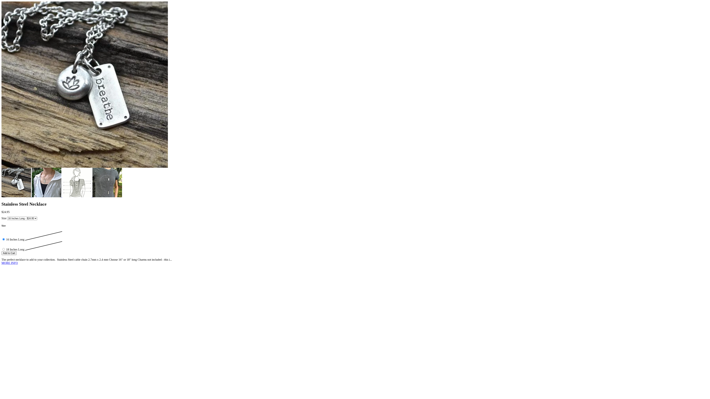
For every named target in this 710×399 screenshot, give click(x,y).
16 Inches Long (15, 239)
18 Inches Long (15, 249)
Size (3, 218)
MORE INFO (9, 263)
